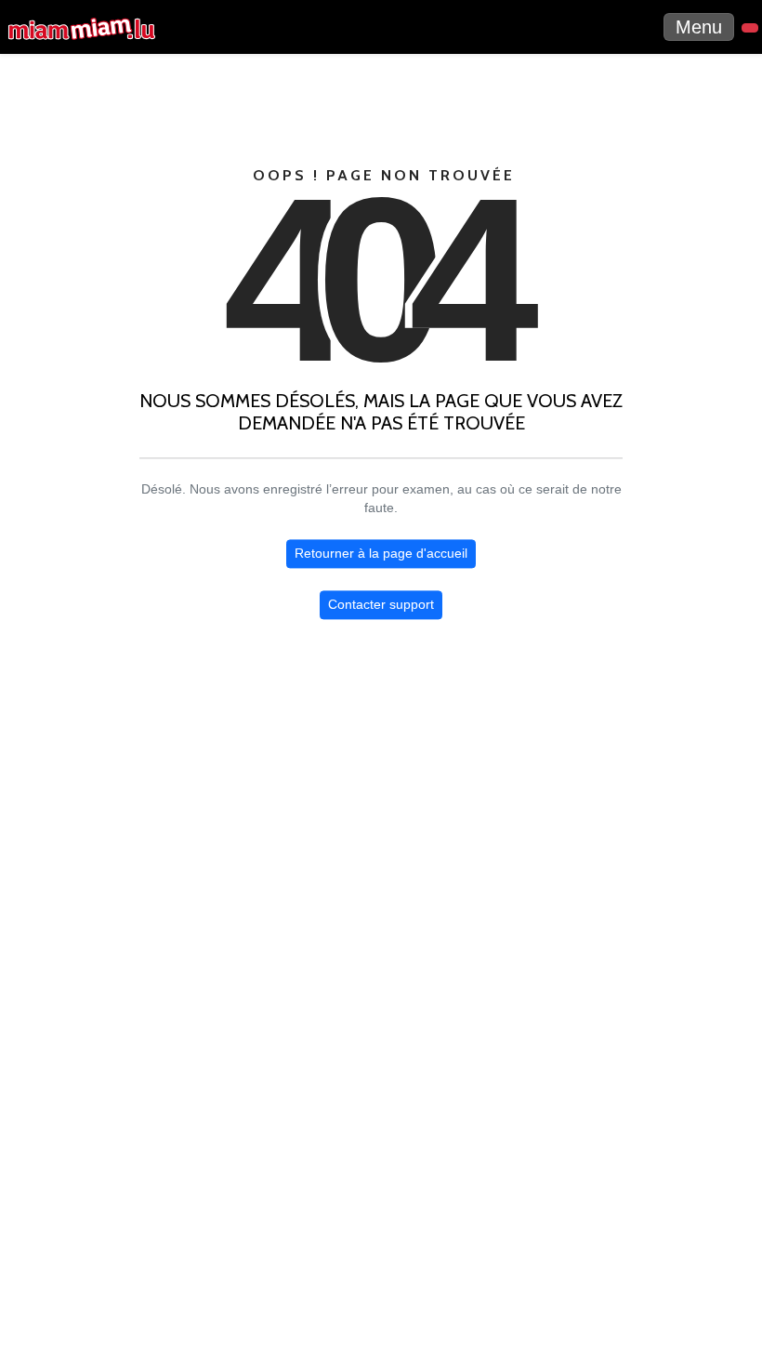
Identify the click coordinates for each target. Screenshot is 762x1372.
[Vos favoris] (750, 28)
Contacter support (381, 605)
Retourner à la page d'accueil (381, 554)
